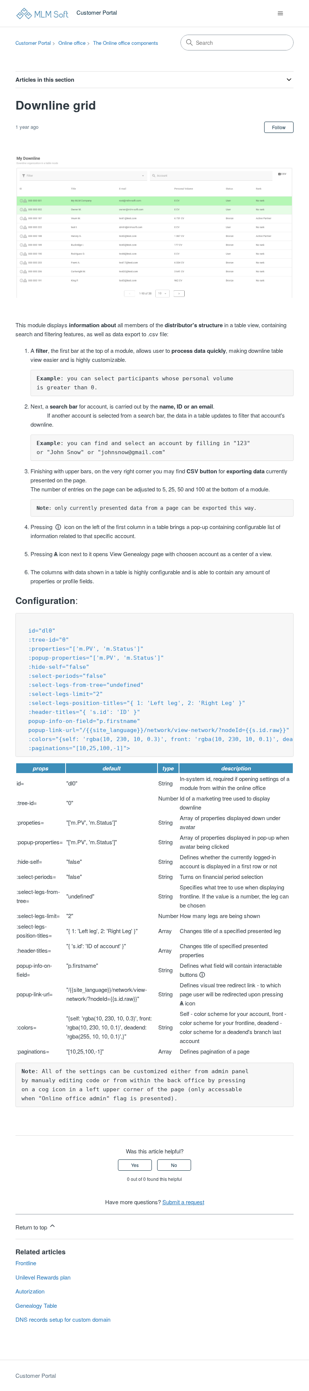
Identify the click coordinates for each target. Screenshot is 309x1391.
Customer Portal (33, 42)
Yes (135, 1165)
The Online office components (125, 42)
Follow (279, 127)
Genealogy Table (36, 1305)
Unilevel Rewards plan (42, 1277)
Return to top (32, 1227)
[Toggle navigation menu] (280, 14)
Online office (72, 42)
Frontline (25, 1263)
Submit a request (183, 1202)
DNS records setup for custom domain (62, 1319)
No (174, 1165)
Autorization (29, 1291)
